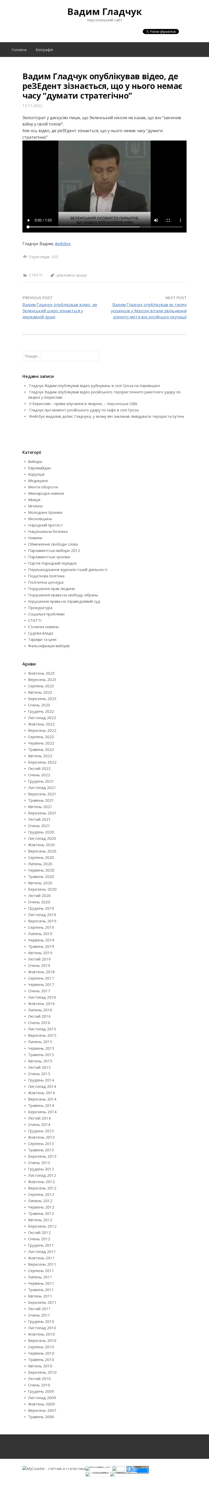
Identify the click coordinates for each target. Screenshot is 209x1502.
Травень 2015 (41, 1054)
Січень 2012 (39, 1238)
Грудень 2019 (41, 908)
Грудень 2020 (41, 831)
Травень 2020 (41, 876)
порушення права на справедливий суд (64, 601)
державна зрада (71, 274)
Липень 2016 (40, 1009)
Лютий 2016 (39, 1016)
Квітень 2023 (40, 692)
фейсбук (63, 243)
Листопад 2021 (42, 787)
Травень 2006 (41, 1416)
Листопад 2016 (42, 997)
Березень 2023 (42, 698)
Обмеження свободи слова (53, 544)
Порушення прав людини (51, 588)
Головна (19, 49)
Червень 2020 (41, 870)
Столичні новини (43, 626)
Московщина (40, 518)
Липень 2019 (40, 933)
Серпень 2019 (41, 927)
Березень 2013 (42, 1156)
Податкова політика (46, 575)
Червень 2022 (41, 743)
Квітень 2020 (40, 882)
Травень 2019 (41, 946)
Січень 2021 (39, 825)
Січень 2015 (39, 1073)
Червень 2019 (41, 939)
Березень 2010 (42, 1372)
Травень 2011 (41, 1289)
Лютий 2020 (39, 895)
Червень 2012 (41, 1207)
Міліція (34, 499)
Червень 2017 (41, 984)
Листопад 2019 (42, 914)
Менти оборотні (43, 486)
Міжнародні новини (46, 493)
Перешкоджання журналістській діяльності (67, 569)
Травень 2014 (41, 1105)
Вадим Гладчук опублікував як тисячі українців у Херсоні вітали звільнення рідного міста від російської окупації (149, 311)
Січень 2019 (39, 965)
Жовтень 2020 (41, 844)
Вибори (35, 461)
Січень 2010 (39, 1384)
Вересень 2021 (42, 793)
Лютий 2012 (39, 1232)
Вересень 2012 (42, 1187)
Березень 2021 (42, 812)
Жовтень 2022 (41, 723)
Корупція (36, 474)
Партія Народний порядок (52, 563)
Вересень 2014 (42, 1099)
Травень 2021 (41, 800)
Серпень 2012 (41, 1194)
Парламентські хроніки (49, 556)
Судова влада (40, 633)
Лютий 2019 (39, 959)
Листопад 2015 (42, 1028)
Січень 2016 (39, 1022)
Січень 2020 (39, 901)
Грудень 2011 (41, 1245)
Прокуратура (40, 607)
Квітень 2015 (40, 1060)
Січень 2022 (39, 774)
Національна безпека (48, 531)
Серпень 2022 (41, 736)
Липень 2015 (40, 1041)
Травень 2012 (41, 1213)
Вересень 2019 (42, 920)
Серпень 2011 (41, 1270)
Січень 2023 (39, 704)
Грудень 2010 (41, 1321)
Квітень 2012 (40, 1219)
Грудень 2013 (41, 1130)
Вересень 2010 (42, 1340)
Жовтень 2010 (41, 1334)
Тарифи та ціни (42, 639)
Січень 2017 (39, 990)
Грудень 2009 (41, 1391)
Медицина (38, 480)
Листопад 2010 (42, 1327)
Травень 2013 (41, 1149)
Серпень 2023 (41, 685)
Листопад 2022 (42, 717)
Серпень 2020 (41, 857)
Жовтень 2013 (41, 1137)
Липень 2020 (40, 863)
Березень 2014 (42, 1111)
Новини (35, 537)
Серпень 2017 (41, 978)
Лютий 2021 (39, 819)
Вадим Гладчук (104, 11)
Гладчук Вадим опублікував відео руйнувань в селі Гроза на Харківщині (94, 385)
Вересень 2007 (42, 1410)
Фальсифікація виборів (49, 645)
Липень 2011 (40, 1276)
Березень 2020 (42, 889)
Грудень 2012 (41, 1168)
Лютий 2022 (39, 768)
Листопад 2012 (42, 1175)
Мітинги (35, 505)
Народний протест (45, 525)
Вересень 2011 (42, 1264)
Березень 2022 (42, 762)
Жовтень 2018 (41, 971)
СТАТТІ (36, 274)
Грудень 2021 (41, 781)
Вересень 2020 (42, 851)
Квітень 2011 (40, 1295)
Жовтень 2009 (41, 1403)
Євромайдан (39, 467)
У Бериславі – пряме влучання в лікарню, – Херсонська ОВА (83, 403)
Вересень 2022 (42, 730)
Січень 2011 (39, 1315)
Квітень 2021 (40, 806)
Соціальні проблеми (46, 613)
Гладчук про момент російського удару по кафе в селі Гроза (84, 409)
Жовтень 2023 (41, 673)
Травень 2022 (41, 749)
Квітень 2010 (40, 1365)
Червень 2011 (41, 1283)
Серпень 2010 (41, 1346)
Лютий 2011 (39, 1308)
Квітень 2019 (40, 952)
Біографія (44, 49)
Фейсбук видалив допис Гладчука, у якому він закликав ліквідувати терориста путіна (106, 416)
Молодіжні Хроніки (45, 512)
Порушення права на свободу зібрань (63, 594)
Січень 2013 (39, 1162)
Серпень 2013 (41, 1143)
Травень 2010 (41, 1359)
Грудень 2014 (41, 1079)
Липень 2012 (40, 1200)
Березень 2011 (42, 1302)
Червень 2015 (41, 1048)
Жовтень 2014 (41, 1092)
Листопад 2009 (42, 1397)
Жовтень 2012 (41, 1181)
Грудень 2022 (41, 711)
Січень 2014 (39, 1124)
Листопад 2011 (42, 1251)
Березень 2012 (42, 1226)
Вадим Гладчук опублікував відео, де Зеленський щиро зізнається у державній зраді (59, 311)
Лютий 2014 (39, 1118)
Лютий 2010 (39, 1378)
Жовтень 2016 (41, 1003)
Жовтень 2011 (41, 1257)
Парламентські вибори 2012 (54, 550)
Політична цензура (45, 582)
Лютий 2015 (39, 1067)
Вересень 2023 (42, 679)
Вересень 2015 (42, 1035)
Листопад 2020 (42, 838)
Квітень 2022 (40, 755)
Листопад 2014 (42, 1086)
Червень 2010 (41, 1353)
